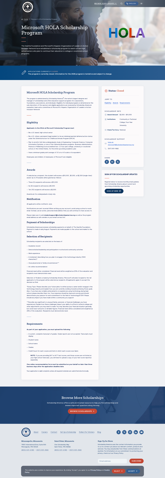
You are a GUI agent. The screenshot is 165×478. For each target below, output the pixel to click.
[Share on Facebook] (107, 162)
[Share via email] (112, 162)
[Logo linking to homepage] (27, 3)
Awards (115, 103)
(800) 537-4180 (27, 450)
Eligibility (108, 103)
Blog (99, 432)
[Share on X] (118, 162)
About (36, 432)
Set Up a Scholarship (68, 432)
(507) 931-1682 (113, 148)
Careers (44, 432)
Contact (54, 432)
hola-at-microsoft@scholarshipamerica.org (121, 143)
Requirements (125, 103)
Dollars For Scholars (86, 432)
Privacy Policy (96, 470)
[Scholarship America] (26, 434)
